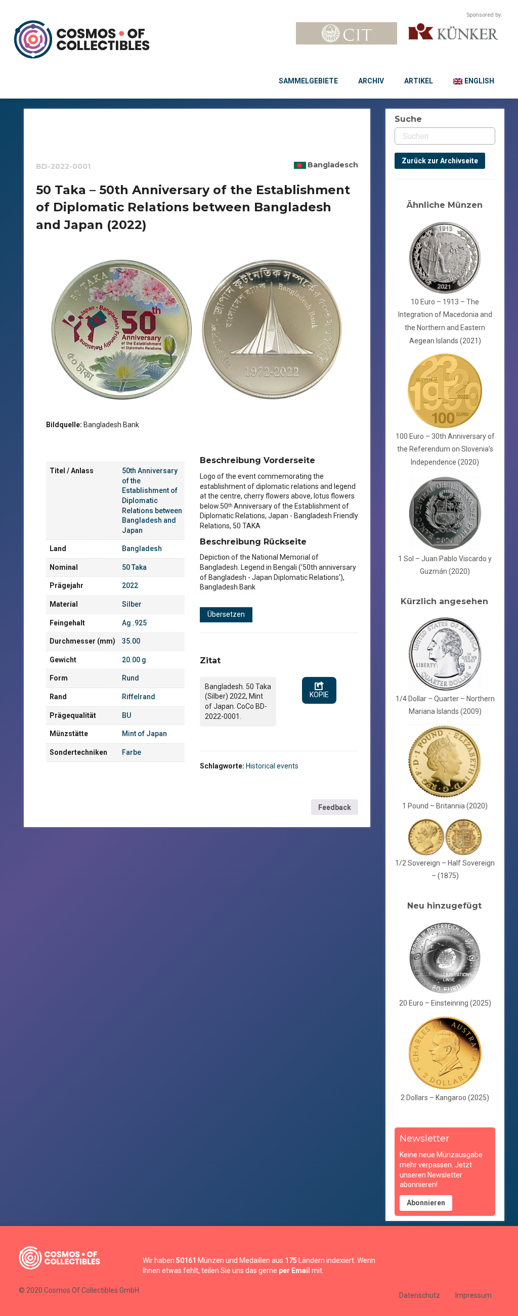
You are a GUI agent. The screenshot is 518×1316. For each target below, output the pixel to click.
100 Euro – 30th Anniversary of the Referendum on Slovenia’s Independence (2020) (445, 449)
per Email (294, 1270)
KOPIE (319, 695)
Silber (132, 604)
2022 (130, 585)
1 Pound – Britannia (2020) (445, 806)
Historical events (272, 766)
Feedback (334, 807)
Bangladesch (333, 164)
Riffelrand (138, 697)
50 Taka (134, 567)
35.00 (131, 641)
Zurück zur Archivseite (440, 161)
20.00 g (134, 660)
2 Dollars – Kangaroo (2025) (445, 1098)
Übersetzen (226, 614)
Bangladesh (142, 548)
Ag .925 (134, 623)
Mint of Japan (144, 734)
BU (126, 715)
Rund (130, 678)
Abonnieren (426, 1203)
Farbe (131, 752)
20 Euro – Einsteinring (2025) (445, 1003)
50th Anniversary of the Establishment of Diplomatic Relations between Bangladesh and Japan (152, 500)
